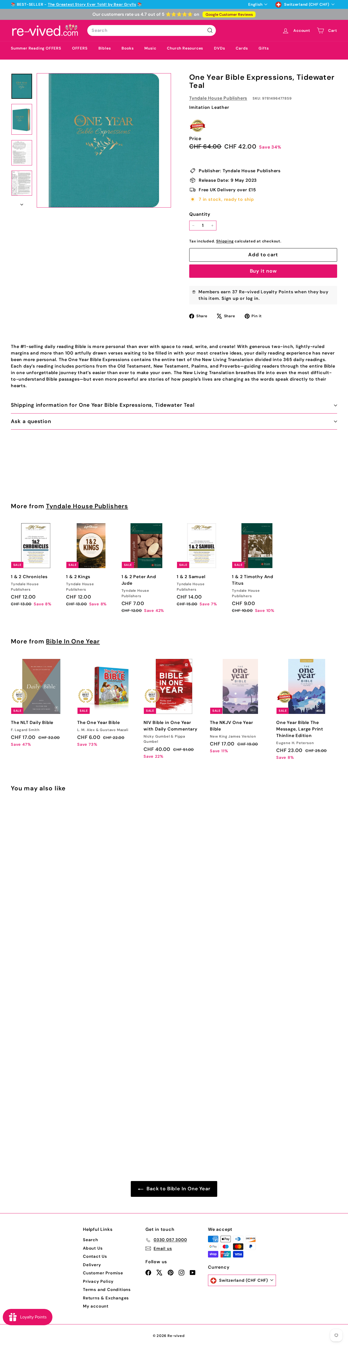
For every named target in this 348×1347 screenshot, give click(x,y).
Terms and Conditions (107, 1289)
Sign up (230, 298)
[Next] (22, 203)
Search (90, 1240)
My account (95, 1306)
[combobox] (151, 30)
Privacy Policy (98, 1281)
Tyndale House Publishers (218, 98)
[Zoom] (104, 140)
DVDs (219, 48)
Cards (242, 48)
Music (150, 48)
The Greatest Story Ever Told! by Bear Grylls (92, 4)
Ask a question (31, 421)
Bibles (104, 48)
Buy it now (263, 271)
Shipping (225, 241)
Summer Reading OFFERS (36, 48)
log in (252, 298)
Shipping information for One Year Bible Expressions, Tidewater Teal (103, 405)
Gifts (264, 48)
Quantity (199, 214)
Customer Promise (103, 1273)
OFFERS (80, 48)
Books (127, 48)
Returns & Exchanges (106, 1298)
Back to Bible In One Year (177, 1188)
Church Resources (185, 48)
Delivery (92, 1265)
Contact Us (95, 1256)
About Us (92, 1248)
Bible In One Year (73, 641)
